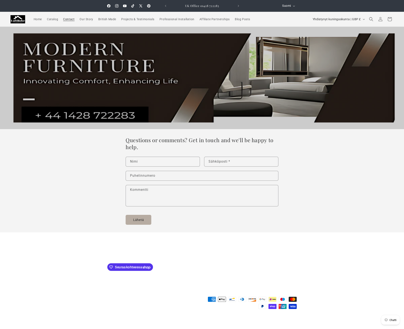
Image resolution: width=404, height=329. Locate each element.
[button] (371, 19)
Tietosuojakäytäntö (239, 319)
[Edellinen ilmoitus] (165, 6)
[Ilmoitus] (238, 6)
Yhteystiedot (172, 319)
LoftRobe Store (126, 319)
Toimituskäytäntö (195, 319)
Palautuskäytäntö (265, 319)
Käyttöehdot (216, 319)
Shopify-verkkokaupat (148, 319)
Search (202, 252)
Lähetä (138, 220)
